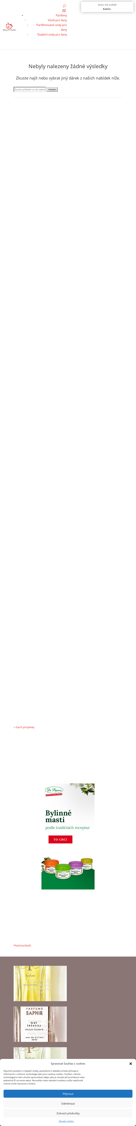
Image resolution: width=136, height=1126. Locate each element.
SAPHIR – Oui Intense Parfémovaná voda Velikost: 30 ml (58, 182)
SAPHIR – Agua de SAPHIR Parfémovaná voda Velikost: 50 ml (62, 285)
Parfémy (61, 15)
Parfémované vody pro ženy (33, 188)
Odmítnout (68, 1103)
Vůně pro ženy (57, 20)
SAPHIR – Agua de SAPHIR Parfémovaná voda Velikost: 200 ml (62, 594)
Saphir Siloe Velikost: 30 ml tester (42, 388)
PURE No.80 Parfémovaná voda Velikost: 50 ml (40, 986)
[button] (130, 1063)
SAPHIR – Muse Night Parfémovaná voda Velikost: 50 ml (58, 697)
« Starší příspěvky (24, 727)
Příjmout (68, 1094)
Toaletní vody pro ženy (52, 34)
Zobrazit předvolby (68, 1113)
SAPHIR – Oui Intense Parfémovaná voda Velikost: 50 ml (40, 1029)
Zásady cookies (66, 1121)
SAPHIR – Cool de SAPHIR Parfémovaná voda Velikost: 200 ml (62, 491)
